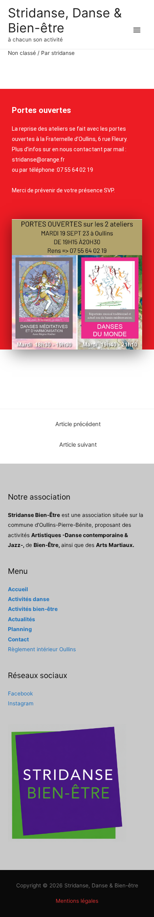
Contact (18, 639)
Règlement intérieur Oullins (42, 649)
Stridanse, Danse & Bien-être (65, 20)
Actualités (21, 619)
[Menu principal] (137, 30)
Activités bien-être (33, 609)
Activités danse (28, 599)
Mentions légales (77, 901)
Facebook (20, 693)
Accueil (18, 589)
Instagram (21, 703)
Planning (20, 629)
